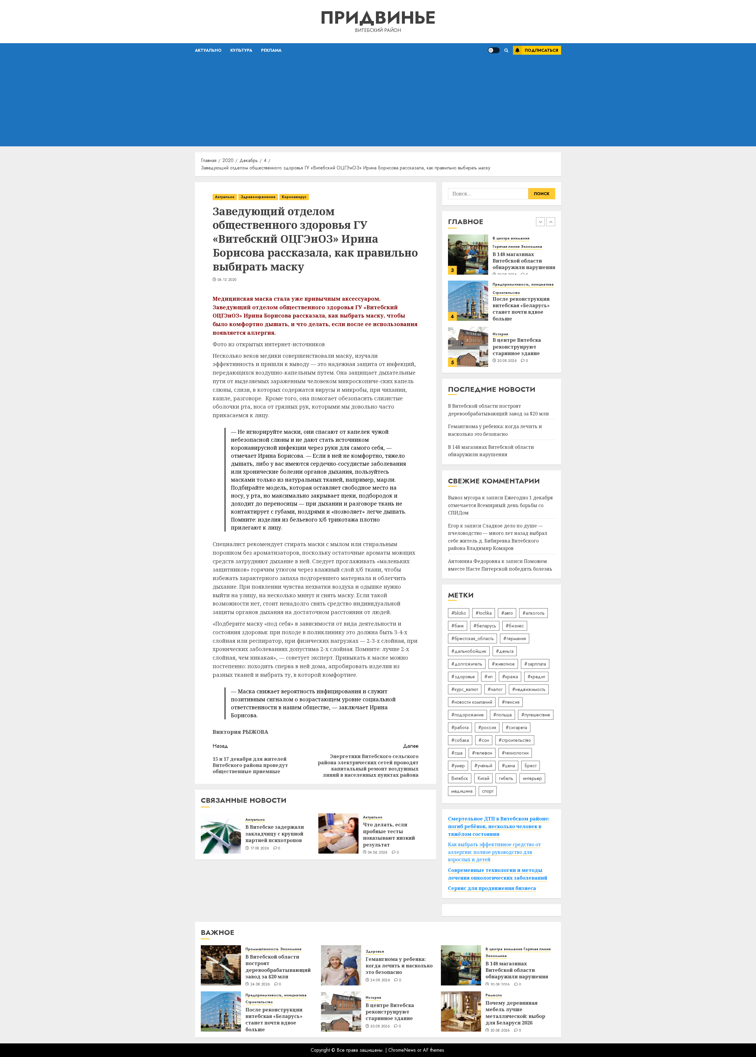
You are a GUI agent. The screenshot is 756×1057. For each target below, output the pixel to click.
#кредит (536, 676)
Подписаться (541, 50)
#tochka (483, 613)
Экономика (531, 246)
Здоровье (375, 951)
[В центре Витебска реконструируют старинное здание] (468, 347)
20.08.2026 (507, 361)
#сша (456, 753)
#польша (502, 714)
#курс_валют (464, 689)
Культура (241, 50)
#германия (514, 638)
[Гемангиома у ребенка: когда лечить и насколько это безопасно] (341, 965)
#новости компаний (471, 702)
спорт (487, 791)
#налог (495, 689)
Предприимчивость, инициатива (523, 284)
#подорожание (467, 714)
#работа (460, 727)
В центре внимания (511, 238)
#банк (457, 625)
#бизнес (515, 625)
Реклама (271, 50)
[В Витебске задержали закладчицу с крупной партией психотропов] (221, 833)
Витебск (459, 778)
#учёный (483, 765)
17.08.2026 (259, 848)
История (500, 334)
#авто (507, 613)
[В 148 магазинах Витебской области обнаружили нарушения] (468, 254)
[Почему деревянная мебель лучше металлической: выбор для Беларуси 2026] (461, 1011)
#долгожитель (466, 664)
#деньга (505, 651)
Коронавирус (294, 197)
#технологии (515, 753)
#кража (510, 676)
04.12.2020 (227, 280)
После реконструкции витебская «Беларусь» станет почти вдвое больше (521, 309)
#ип (488, 676)
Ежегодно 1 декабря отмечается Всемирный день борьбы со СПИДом (500, 505)
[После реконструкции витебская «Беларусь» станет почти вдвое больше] (468, 301)
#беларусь (484, 625)
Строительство (506, 292)
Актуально (208, 50)
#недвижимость (528, 689)
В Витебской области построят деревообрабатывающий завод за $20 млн (278, 967)
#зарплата (535, 664)
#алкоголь (533, 613)
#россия (487, 727)
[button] (506, 50)
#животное (503, 664)
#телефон (482, 753)
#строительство (514, 740)
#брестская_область (472, 638)
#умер (458, 765)
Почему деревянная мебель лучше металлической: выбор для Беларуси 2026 (515, 1013)
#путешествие (535, 714)
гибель (506, 778)
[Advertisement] (378, 102)
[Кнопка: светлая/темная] (494, 50)
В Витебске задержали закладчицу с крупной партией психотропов (274, 834)
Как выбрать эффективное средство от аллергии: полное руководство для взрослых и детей (494, 852)
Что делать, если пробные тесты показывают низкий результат (389, 834)
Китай (483, 778)
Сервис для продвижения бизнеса (492, 888)
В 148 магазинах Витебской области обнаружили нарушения (524, 261)
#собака (460, 740)
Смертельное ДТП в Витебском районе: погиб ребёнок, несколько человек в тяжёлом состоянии (499, 826)
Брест (530, 765)
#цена (508, 765)
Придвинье (378, 17)
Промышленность (262, 949)
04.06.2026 (378, 852)
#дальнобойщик (468, 651)
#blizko (458, 613)
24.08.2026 (260, 984)
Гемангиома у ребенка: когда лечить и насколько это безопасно (399, 966)
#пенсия (510, 702)
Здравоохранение (258, 197)
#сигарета (516, 727)
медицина (461, 791)
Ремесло (493, 995)
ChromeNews (402, 1050)
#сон (483, 740)
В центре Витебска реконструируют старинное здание (517, 347)
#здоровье (463, 676)
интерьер (532, 778)
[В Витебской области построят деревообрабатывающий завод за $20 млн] (221, 965)
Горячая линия (506, 246)
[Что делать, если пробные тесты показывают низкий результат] (338, 833)
